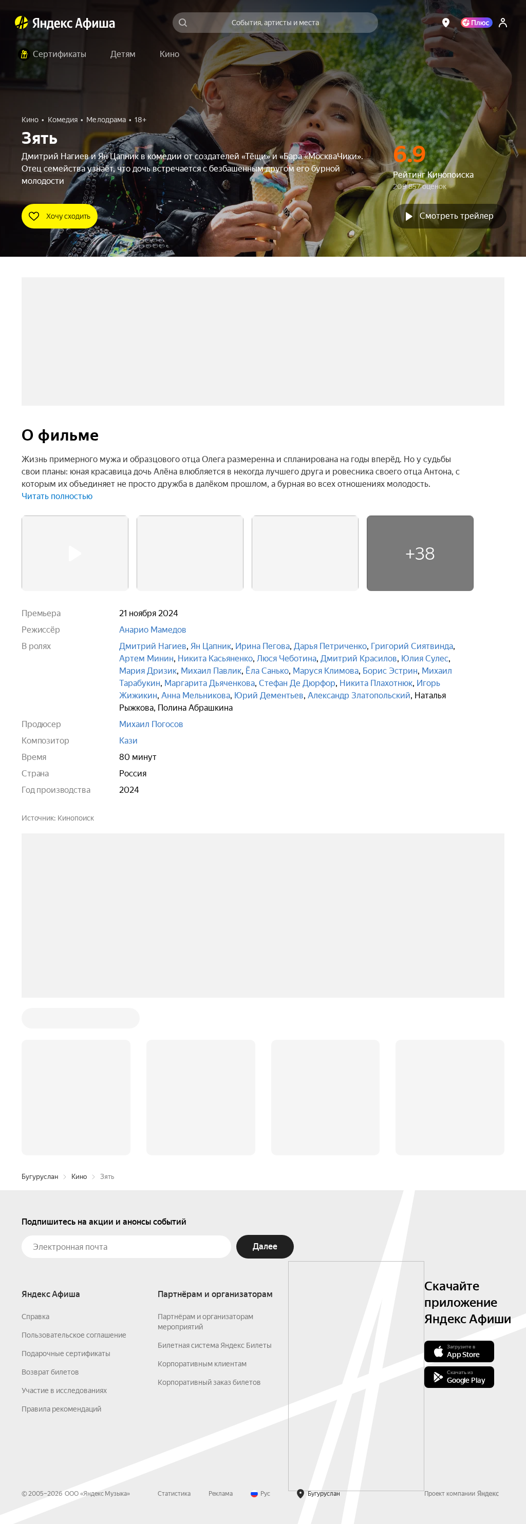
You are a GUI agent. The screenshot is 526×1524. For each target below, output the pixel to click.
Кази (128, 741)
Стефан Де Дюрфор (297, 683)
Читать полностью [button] (57, 496)
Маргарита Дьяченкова (209, 683)
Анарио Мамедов (152, 630)
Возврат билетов (50, 1372)
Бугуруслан (40, 1176)
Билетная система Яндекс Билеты (215, 1345)
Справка (35, 1316)
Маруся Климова (326, 671)
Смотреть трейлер (457, 216)
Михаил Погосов (151, 724)
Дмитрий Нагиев (152, 646)
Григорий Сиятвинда (412, 646)
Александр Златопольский (359, 695)
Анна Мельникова (195, 695)
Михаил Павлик (211, 671)
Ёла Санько (267, 671)
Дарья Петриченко (330, 646)
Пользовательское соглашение (74, 1335)
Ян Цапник (211, 646)
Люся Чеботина (286, 658)
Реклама (221, 1493)
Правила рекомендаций (61, 1409)
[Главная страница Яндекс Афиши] (21, 22)
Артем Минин (146, 658)
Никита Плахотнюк (376, 683)
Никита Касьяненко (215, 658)
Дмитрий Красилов (359, 658)
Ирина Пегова (262, 646)
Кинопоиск (76, 818)
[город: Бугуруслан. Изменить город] (446, 22)
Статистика (174, 1493)
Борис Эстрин (390, 671)
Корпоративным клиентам (202, 1364)
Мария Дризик (148, 671)
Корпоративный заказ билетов (209, 1382)
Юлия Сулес (424, 658)
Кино (79, 1176)
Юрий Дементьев (269, 695)
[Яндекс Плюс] (477, 22)
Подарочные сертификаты (66, 1353)
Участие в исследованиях (64, 1390)
